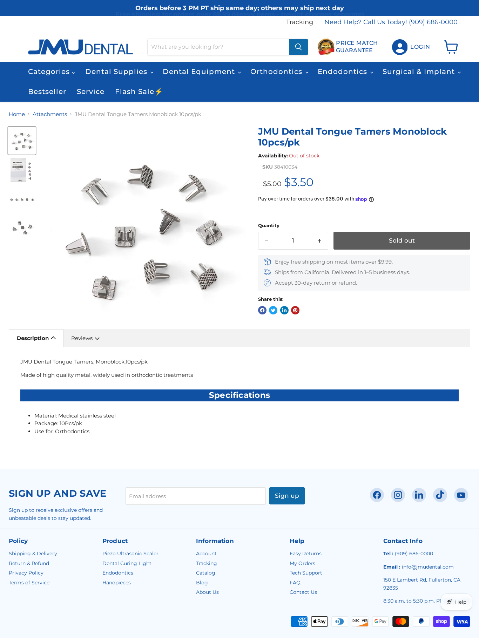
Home (17, 114)
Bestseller (47, 91)
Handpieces (116, 582)
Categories (50, 71)
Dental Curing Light (126, 563)
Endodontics (343, 71)
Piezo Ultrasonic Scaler (130, 553)
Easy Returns (306, 553)
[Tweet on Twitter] (273, 310)
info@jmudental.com (428, 567)
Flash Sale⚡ (139, 91)
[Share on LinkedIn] (284, 310)
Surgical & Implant (420, 71)
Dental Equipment (200, 71)
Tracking (299, 22)
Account (206, 553)
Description (33, 338)
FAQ (295, 582)
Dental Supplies (117, 71)
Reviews (82, 338)
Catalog (205, 573)
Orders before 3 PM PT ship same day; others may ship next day (239, 11)
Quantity (268, 225)
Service (90, 91)
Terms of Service (29, 582)
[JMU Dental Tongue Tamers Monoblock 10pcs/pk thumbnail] (22, 141)
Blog (202, 582)
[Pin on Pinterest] (295, 310)
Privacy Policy (26, 573)
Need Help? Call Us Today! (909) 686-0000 (391, 22)
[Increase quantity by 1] (319, 241)
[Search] (298, 47)
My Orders (302, 563)
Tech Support (306, 573)
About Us (207, 592)
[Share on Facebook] (262, 310)
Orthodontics (277, 71)
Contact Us (303, 592)
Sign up (287, 495)
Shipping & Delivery (33, 553)
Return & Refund (29, 563)
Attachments (50, 114)
